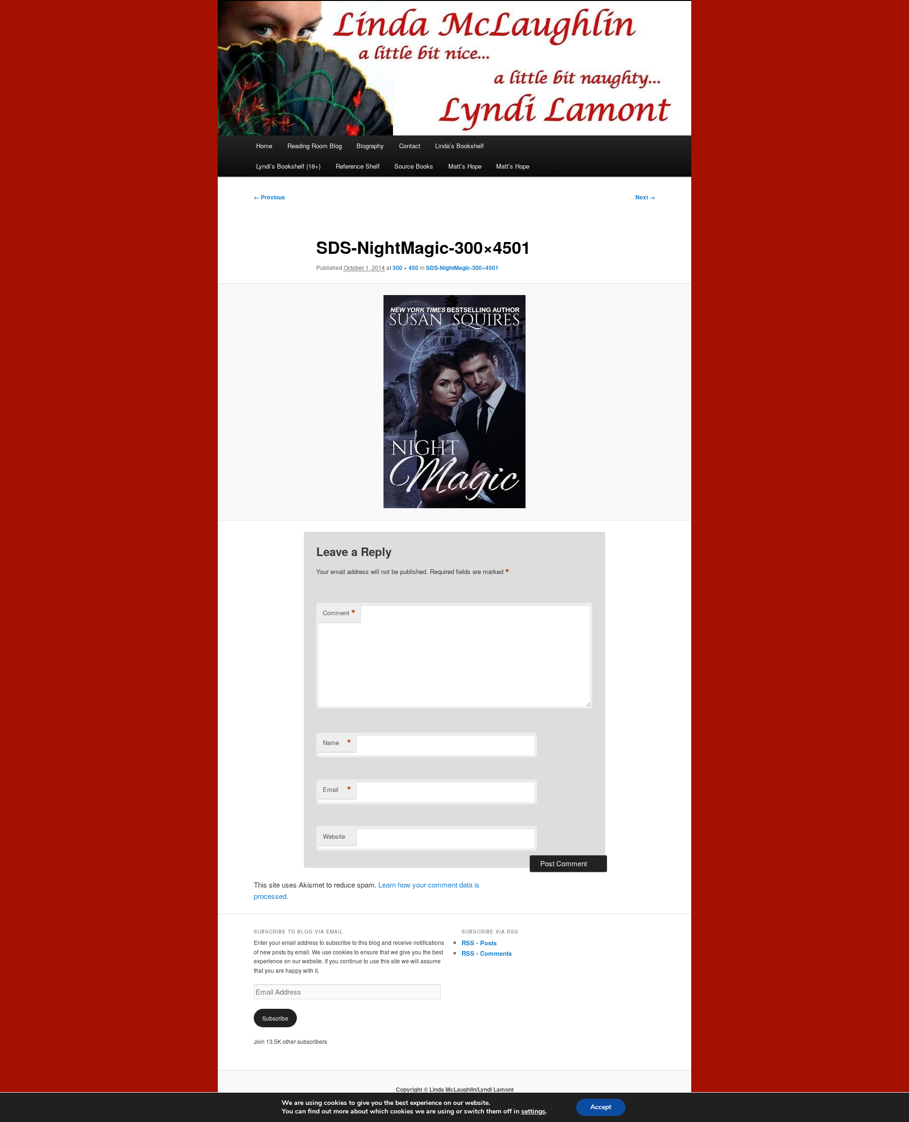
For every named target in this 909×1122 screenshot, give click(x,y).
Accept (600, 1107)
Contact (409, 145)
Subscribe (275, 1018)
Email (337, 789)
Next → (645, 197)
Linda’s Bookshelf (459, 145)
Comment (339, 612)
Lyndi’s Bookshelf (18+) (288, 166)
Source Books (413, 166)
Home (264, 145)
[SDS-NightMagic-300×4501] (454, 401)
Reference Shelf (358, 166)
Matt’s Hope (464, 166)
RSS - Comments (487, 953)
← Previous (269, 197)
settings (533, 1111)
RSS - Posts (479, 942)
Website (334, 836)
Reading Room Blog (314, 145)
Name (337, 742)
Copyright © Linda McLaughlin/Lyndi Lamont (455, 1089)
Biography (370, 145)
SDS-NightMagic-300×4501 (462, 267)
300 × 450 (405, 267)
